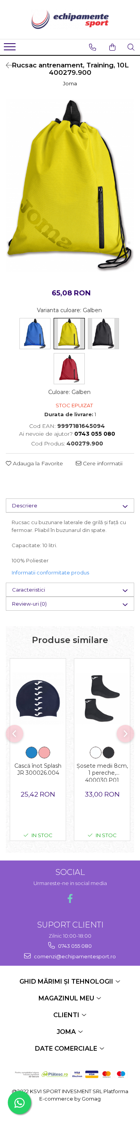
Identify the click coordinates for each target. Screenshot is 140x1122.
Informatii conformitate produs (50, 572)
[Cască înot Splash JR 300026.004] (38, 698)
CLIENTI (67, 1015)
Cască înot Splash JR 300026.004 (37, 769)
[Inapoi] (6, 65)
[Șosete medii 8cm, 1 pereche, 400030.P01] (102, 698)
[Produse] (11, 49)
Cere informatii (101, 463)
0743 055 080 (74, 946)
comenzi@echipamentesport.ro (74, 956)
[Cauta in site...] (131, 47)
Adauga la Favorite (37, 463)
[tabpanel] (70, 185)
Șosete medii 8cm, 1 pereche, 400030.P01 (102, 772)
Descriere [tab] (24, 505)
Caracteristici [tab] (28, 590)
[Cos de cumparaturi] (112, 47)
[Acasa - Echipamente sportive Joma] (70, 19)
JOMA (67, 1031)
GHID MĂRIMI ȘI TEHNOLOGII (67, 981)
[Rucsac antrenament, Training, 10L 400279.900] (70, 185)
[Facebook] (70, 898)
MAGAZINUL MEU (67, 998)
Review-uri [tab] (29, 604)
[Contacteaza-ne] (93, 47)
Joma (70, 83)
